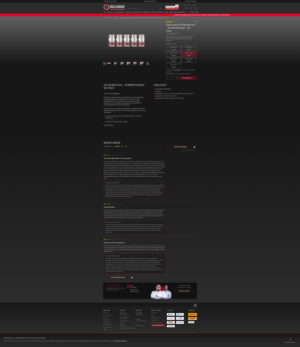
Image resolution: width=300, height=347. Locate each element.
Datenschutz (154, 320)
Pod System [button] (128, 12)
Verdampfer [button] (146, 12)
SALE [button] (188, 12)
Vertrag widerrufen (158, 325)
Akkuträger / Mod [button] (137, 12)
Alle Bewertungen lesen (118, 277)
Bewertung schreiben (180, 147)
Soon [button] (196, 12)
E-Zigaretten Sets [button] (119, 12)
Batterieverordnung (156, 322)
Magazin (105, 329)
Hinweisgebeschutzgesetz (127, 328)
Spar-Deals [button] (110, 12)
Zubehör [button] (153, 12)
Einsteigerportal (107, 324)
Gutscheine (123, 325)
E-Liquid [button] (166, 12)
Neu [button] (105, 12)
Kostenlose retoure (190, 1)
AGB (152, 315)
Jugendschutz (107, 322)
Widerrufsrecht (155, 317)
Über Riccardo (107, 315)
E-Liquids (105, 317)
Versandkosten (177, 70)
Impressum (154, 312)
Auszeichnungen (107, 327)
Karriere (194, 5)
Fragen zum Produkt (184, 291)
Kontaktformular (140, 325)
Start (105, 17)
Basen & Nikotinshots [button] (180, 12)
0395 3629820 (139, 314)
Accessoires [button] (159, 12)
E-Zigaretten (106, 320)
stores (185, 5)
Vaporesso (116, 93)
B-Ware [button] (192, 12)
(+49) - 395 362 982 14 (141, 321)
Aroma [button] (171, 12)
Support (122, 323)
